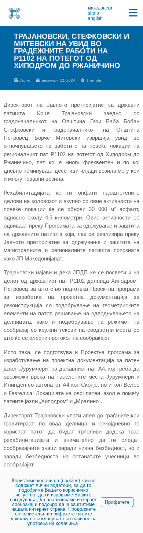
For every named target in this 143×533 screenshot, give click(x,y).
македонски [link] (100, 8)
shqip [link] (93, 13)
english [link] (95, 18)
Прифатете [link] (117, 502)
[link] (14, 13)
